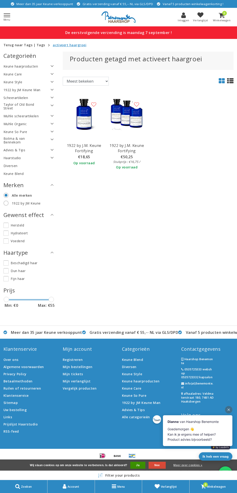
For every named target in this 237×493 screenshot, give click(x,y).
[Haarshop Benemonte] (118, 17)
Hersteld (17, 225)
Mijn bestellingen (77, 367)
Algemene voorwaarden (23, 367)
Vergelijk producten (80, 388)
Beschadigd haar (24, 263)
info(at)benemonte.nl (197, 385)
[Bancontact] (133, 457)
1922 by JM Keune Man (141, 402)
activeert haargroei (69, 45)
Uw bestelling (15, 410)
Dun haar (18, 271)
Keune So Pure (134, 395)
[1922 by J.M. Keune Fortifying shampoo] (84, 113)
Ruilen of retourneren (22, 388)
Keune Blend (132, 359)
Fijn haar (18, 278)
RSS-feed (11, 431)
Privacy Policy (15, 374)
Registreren (73, 359)
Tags (41, 45)
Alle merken (22, 195)
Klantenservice (16, 395)
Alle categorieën (136, 417)
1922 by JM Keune (26, 203)
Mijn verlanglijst (76, 381)
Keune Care (131, 388)
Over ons (11, 359)
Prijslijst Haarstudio (20, 424)
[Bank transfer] (119, 457)
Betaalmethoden (18, 381)
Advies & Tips (133, 410)
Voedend (18, 241)
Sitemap (10, 402)
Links (7, 417)
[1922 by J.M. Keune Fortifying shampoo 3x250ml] (127, 113)
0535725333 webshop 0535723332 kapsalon (196, 373)
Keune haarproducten (140, 381)
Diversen (129, 367)
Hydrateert (19, 233)
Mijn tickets (73, 374)
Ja (138, 465)
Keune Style (132, 374)
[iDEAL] (104, 457)
